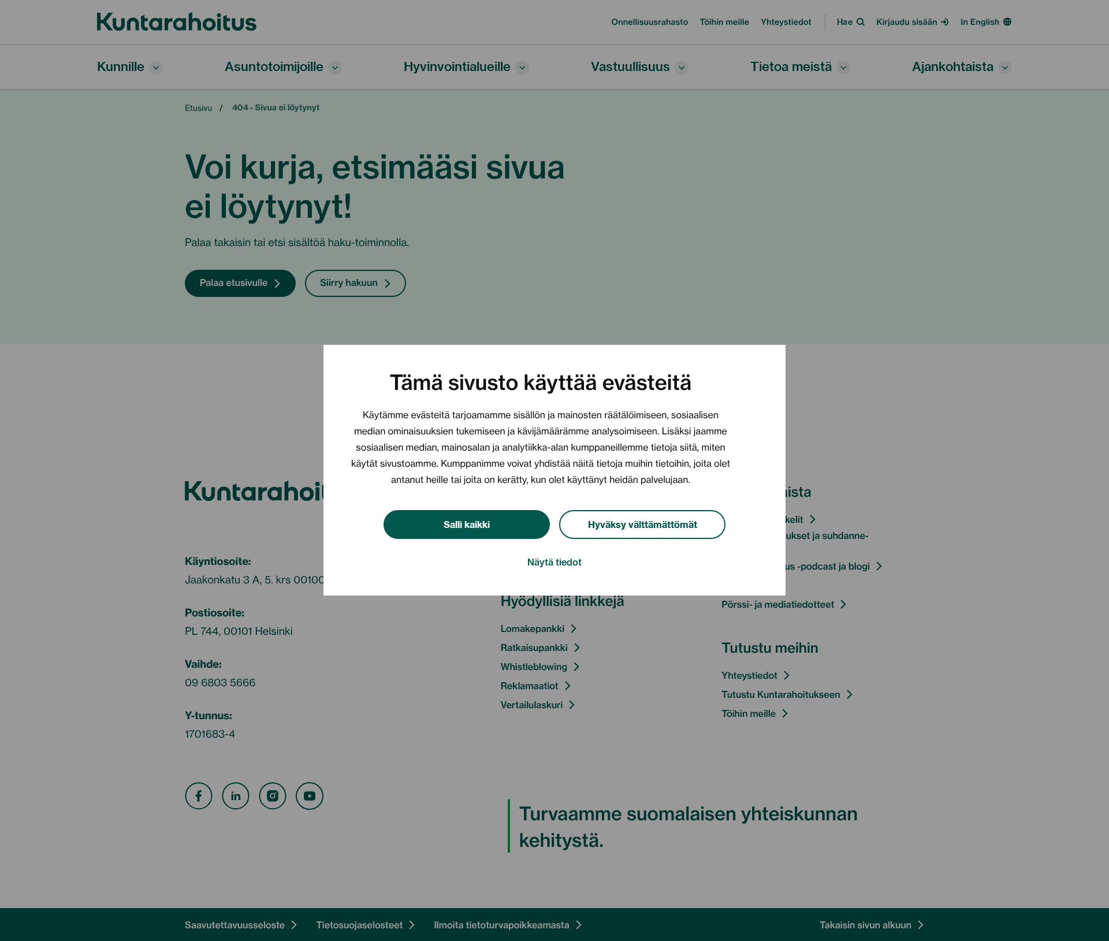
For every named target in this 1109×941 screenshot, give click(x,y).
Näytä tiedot (554, 562)
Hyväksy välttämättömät (642, 523)
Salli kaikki (467, 523)
